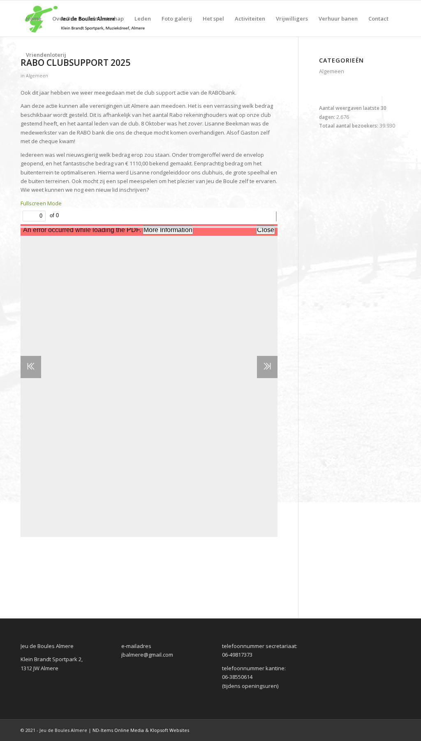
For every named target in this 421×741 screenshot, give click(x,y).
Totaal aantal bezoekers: (349, 125)
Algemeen (37, 76)
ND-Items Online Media (118, 730)
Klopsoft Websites (169, 730)
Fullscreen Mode (41, 203)
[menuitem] (34, 18)
